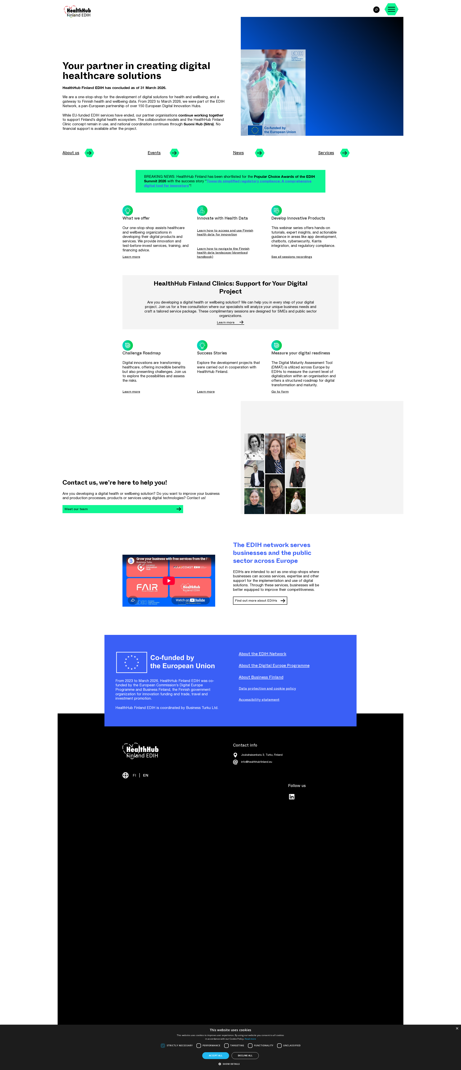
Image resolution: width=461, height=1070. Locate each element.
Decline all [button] (245, 1055)
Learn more (131, 256)
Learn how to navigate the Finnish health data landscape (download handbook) (223, 252)
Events (154, 153)
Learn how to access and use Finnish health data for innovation (225, 232)
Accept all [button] (215, 1055)
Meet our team (76, 509)
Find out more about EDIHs (256, 600)
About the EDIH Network (262, 654)
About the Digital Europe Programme (274, 666)
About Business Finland (261, 677)
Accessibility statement (259, 699)
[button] (230, 1064)
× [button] (457, 1028)
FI (134, 775)
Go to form (280, 391)
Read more (250, 1039)
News (238, 153)
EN (145, 775)
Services (326, 153)
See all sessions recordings (291, 256)
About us (70, 153)
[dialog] (230, 1047)
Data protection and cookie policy (267, 688)
